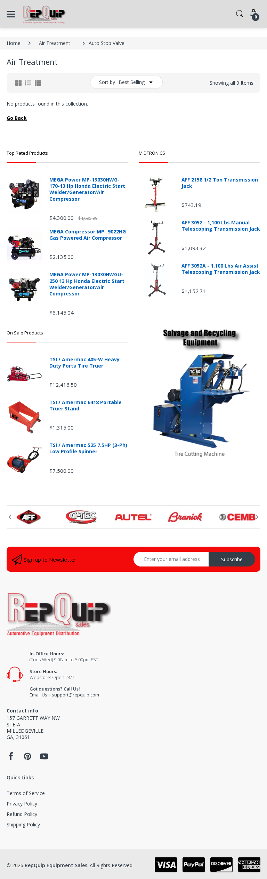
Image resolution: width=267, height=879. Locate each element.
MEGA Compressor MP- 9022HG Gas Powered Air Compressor (87, 235)
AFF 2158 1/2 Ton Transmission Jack (219, 183)
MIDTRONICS (152, 153)
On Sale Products (25, 333)
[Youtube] (44, 758)
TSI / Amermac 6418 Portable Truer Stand (85, 405)
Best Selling (132, 82)
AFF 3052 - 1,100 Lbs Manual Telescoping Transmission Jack (220, 225)
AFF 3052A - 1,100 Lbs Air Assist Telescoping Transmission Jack (220, 269)
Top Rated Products (27, 153)
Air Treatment (54, 43)
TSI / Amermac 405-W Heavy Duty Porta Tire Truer (84, 362)
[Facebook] (11, 758)
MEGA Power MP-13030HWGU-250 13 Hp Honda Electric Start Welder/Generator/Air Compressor (86, 284)
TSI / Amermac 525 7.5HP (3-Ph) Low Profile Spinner (88, 448)
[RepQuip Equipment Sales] (44, 14)
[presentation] (10, 517)
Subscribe (232, 559)
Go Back (17, 118)
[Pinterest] (27, 758)
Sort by (107, 82)
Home (14, 43)
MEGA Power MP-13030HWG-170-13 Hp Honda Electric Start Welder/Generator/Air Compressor (87, 189)
